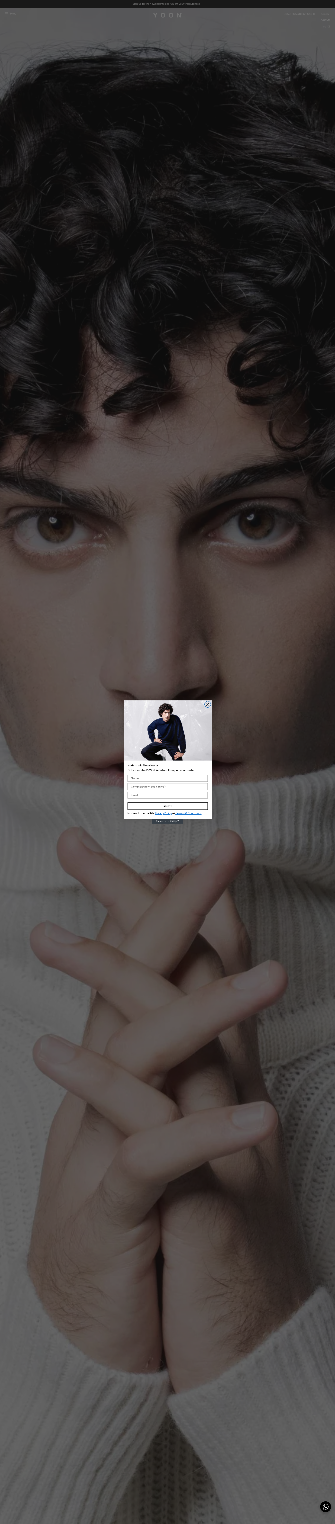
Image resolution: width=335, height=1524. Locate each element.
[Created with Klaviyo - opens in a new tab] (167, 821)
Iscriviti (167, 806)
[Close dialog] (208, 704)
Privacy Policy (163, 813)
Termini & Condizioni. (188, 813)
